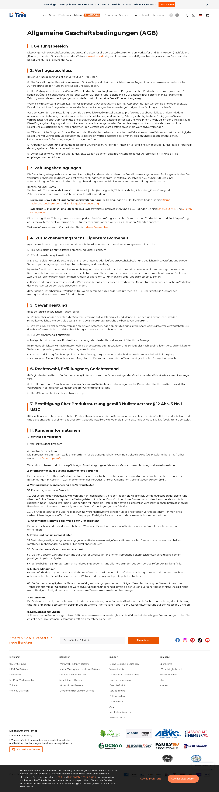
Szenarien (125, 15)
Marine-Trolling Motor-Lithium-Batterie (79, 669)
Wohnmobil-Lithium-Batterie (74, 664)
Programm (110, 15)
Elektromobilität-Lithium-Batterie (76, 690)
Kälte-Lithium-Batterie (71, 685)
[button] (207, 15)
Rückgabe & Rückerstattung (124, 674)
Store (52, 15)
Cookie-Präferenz (150, 778)
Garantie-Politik (117, 685)
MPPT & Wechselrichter (21, 680)
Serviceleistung (117, 690)
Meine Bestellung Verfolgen (124, 664)
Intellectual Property (120, 712)
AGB (112, 706)
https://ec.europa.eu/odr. (49, 458)
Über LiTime (166, 664)
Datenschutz (116, 701)
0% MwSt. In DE (18, 664)
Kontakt (164, 685)
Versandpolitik (117, 669)
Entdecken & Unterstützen (149, 15)
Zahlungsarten (117, 696)
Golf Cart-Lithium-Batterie (73, 674)
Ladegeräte (15, 674)
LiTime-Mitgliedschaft (171, 669)
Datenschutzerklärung (82, 777)
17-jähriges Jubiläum (70, 15)
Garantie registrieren (120, 680)
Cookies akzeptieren (183, 778)
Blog (162, 680)
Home (43, 15)
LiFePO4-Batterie (18, 669)
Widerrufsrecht (117, 717)
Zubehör (13, 685)
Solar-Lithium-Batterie (71, 680)
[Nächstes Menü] (177, 15)
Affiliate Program (168, 674)
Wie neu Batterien (19, 690)
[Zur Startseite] (25, 14)
